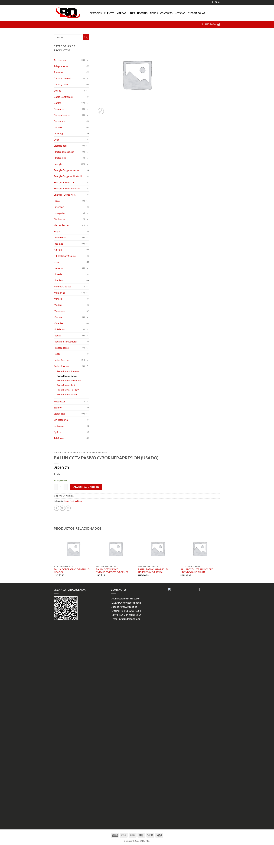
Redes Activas (61, 359)
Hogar (57, 231)
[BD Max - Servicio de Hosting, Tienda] (69, 13)
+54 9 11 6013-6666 (130, 614)
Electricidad (60, 145)
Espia (57, 200)
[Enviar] (86, 37)
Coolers (58, 127)
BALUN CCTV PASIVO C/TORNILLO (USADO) (71, 571)
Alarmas (58, 72)
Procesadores (61, 347)
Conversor (59, 121)
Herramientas (61, 225)
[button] (212, 24)
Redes (57, 353)
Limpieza (58, 280)
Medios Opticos (62, 286)
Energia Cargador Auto (66, 170)
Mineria (58, 298)
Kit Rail (58, 249)
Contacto (166, 13)
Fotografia (59, 212)
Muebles (58, 323)
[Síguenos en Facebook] (213, 2)
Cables (57, 102)
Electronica (60, 157)
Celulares (59, 108)
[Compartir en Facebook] (56, 508)
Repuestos (59, 401)
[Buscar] (202, 24)
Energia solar (196, 13)
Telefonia (59, 438)
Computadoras (62, 114)
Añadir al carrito (86, 486)
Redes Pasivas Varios (67, 394)
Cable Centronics (63, 96)
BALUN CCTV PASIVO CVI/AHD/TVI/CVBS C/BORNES (112, 571)
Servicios (96, 13)
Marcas (121, 13)
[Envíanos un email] (216, 2)
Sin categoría (61, 419)
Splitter (58, 432)
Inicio (57, 452)
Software (59, 425)
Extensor (59, 206)
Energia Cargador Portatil (68, 176)
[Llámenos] (219, 2)
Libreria (58, 274)
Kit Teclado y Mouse (65, 255)
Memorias (59, 292)
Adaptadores (61, 66)
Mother (58, 317)
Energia (58, 163)
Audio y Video (61, 84)
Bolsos (57, 90)
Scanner (58, 407)
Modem (58, 304)
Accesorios (60, 59)
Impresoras (60, 237)
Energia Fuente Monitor (67, 188)
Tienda (154, 13)
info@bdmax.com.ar (129, 618)
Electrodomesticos (64, 151)
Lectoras (58, 268)
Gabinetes (59, 218)
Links (131, 13)
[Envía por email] (68, 508)
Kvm (56, 261)
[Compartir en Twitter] (62, 508)
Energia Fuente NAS (65, 194)
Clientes (109, 13)
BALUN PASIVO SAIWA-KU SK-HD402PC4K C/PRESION (153, 571)
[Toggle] (87, 60)
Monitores (59, 310)
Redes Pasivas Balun (95, 452)
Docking (58, 133)
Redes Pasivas (72, 452)
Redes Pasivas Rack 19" (68, 389)
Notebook (59, 329)
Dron (56, 139)
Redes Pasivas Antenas (68, 371)
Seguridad (59, 413)
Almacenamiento (63, 78)
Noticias (180, 13)
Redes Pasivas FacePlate (69, 380)
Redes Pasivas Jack (66, 385)
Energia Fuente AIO (64, 182)
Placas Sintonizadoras (66, 341)
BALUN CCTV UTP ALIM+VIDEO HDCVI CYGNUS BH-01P (196, 571)
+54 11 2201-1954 (131, 610)
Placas (57, 335)
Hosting (142, 13)
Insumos (58, 243)
